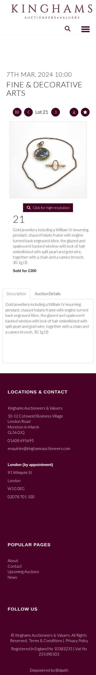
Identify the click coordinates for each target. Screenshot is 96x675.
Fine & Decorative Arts (44, 88)
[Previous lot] (28, 112)
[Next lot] (55, 112)
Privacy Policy (77, 640)
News (12, 577)
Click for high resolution (51, 207)
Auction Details (48, 293)
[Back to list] (17, 112)
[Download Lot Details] (74, 112)
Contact (15, 566)
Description (16, 293)
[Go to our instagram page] (23, 626)
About (13, 560)
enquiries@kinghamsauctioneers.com (39, 448)
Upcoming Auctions (23, 571)
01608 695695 (21, 440)
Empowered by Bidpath (49, 670)
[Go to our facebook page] (12, 626)
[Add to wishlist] (85, 112)
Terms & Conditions (45, 640)
